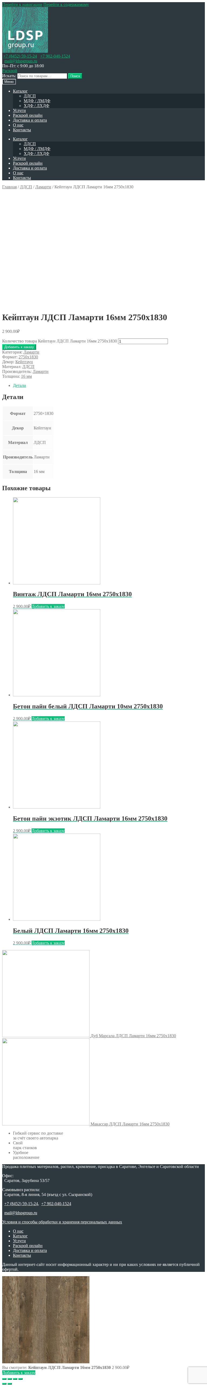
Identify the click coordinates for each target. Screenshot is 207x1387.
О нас (18, 125)
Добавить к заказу (19, 347)
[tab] (109, 385)
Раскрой (9, 70)
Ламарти (43, 187)
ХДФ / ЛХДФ (36, 105)
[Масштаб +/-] (20, 1379)
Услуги (19, 110)
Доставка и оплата (30, 120)
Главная (9, 187)
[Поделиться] (10, 1379)
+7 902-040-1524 (55, 56)
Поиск (75, 76)
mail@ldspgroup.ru (20, 61)
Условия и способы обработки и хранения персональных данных (62, 1222)
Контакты (22, 130)
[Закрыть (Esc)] (4, 1379)
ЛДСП (30, 96)
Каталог (20, 91)
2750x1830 (28, 357)
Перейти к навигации (22, 4)
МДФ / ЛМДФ (37, 100)
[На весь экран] (15, 1379)
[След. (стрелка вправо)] (10, 1384)
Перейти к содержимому (66, 4)
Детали (19, 385)
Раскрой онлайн (28, 115)
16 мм (26, 376)
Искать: (9, 75)
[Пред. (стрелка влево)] (4, 1384)
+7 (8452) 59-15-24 (20, 56)
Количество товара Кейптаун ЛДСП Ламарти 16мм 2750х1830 (59, 341)
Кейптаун (24, 361)
